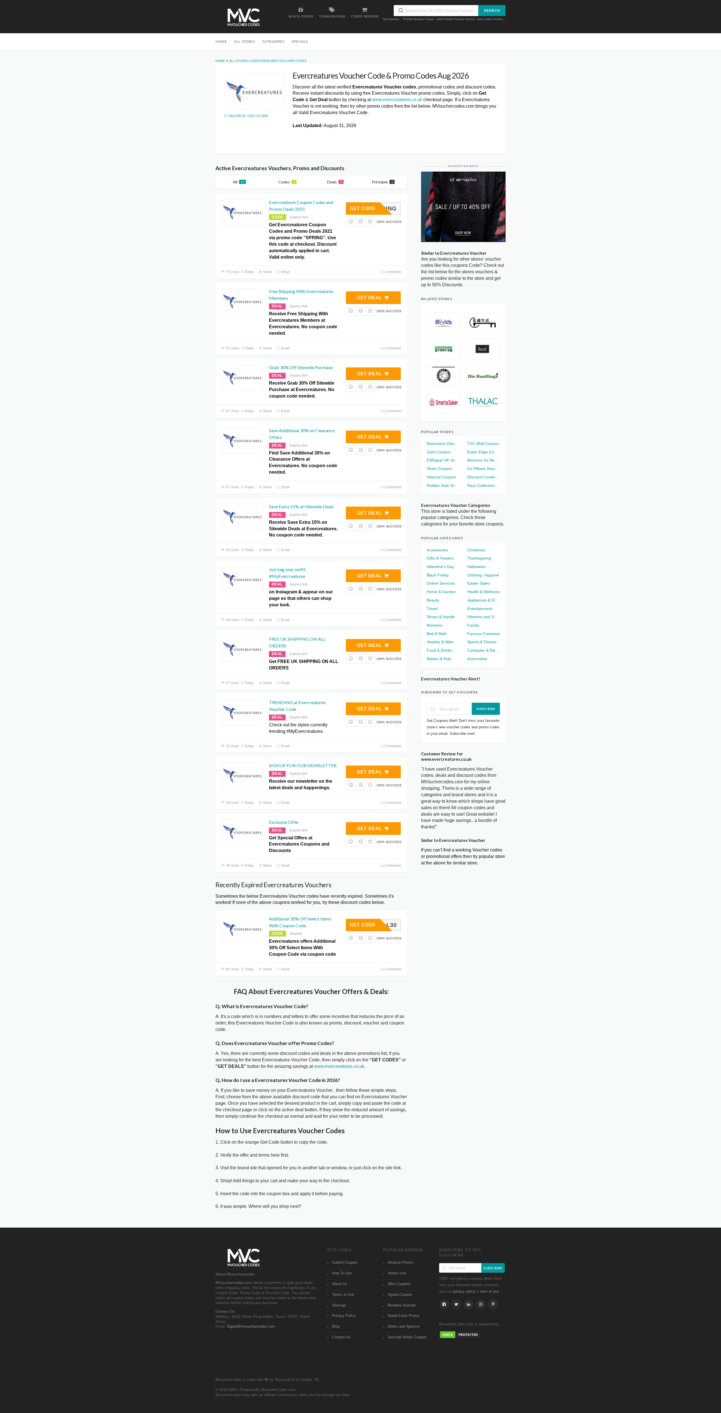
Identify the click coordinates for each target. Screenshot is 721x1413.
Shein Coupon (439, 468)
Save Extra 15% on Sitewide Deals (301, 506)
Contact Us (341, 1337)
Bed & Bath (437, 633)
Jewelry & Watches (443, 642)
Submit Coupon (344, 1263)
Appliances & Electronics (483, 600)
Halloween (476, 566)
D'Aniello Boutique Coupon (418, 19)
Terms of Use (343, 1295)
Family (473, 625)
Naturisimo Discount (443, 443)
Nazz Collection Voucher (483, 485)
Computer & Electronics (483, 650)
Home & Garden (441, 591)
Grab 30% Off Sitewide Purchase (301, 367)
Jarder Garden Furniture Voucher (455, 19)
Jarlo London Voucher (489, 19)
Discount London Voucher (483, 477)
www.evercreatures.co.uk (397, 99)
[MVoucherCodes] (243, 17)
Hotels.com (397, 1273)
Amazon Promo (400, 1263)
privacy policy (464, 1292)
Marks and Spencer (404, 1326)
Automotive (477, 658)
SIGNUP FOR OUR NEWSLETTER (303, 765)
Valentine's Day (440, 566)
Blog (335, 1326)
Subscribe (486, 709)
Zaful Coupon (439, 452)
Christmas (476, 550)
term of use (489, 1292)
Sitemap (339, 1305)
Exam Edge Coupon (483, 452)
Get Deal (370, 297)
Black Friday (438, 575)
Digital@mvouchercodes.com (251, 1326)
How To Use (342, 1273)
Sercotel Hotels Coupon (407, 1337)
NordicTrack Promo (403, 1316)
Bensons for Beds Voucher (483, 460)
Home (221, 41)
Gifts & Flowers (440, 558)
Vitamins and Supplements (483, 617)
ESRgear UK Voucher (443, 460)
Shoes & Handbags (443, 617)
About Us (339, 1284)
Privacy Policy (344, 1316)
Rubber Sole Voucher (443, 485)
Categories (273, 41)
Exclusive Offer (284, 822)
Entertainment (479, 608)
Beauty (433, 600)
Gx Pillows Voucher (483, 468)
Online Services (441, 583)
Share (267, 272)
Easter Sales (478, 583)
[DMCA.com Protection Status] (460, 1334)
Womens (434, 625)
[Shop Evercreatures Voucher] (254, 92)
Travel (432, 608)
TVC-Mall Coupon (483, 443)
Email (285, 272)
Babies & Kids (439, 658)
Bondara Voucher (402, 1305)
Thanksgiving (479, 558)
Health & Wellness (483, 591)
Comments (392, 272)
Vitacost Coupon (441, 477)
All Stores (244, 41)
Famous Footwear (483, 633)
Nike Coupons (399, 1284)
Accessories (437, 550)
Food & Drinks (439, 650)
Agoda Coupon (400, 1295)
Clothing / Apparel (483, 575)
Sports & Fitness (482, 642)
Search (492, 10)
